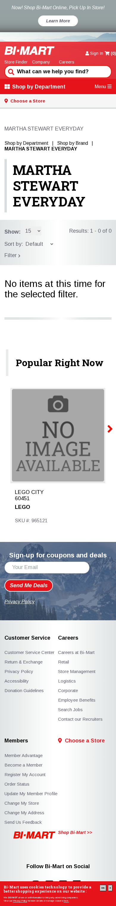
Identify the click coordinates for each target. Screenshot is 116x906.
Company (41, 62)
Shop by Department (38, 87)
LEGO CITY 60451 (29, 495)
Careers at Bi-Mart (76, 652)
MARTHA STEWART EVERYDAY (49, 185)
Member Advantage (23, 755)
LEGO (22, 507)
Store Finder (16, 62)
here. (66, 900)
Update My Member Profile (30, 793)
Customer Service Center (29, 652)
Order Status (16, 784)
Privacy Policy (20, 900)
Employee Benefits (76, 700)
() (113, 53)
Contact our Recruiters (80, 719)
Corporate (68, 690)
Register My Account (25, 774)
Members (16, 741)
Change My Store (21, 803)
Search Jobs (70, 709)
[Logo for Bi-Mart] (29, 50)
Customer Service (27, 638)
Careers (66, 62)
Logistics (67, 680)
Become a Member (23, 764)
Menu (100, 86)
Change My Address (24, 812)
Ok (103, 888)
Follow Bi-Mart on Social (58, 866)
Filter (11, 255)
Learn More (58, 20)
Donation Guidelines (24, 690)
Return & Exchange (23, 661)
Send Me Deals (29, 585)
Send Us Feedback (23, 822)
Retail (63, 661)
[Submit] (10, 71)
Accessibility (16, 680)
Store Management (76, 671)
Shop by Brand (72, 143)
